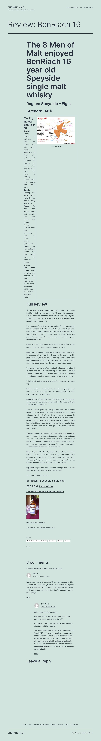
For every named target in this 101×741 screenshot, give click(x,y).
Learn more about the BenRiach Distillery (45, 491)
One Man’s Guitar (86, 8)
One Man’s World (72, 8)
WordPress (89, 733)
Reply (28, 597)
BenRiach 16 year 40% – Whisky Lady (48, 568)
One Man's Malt (16, 7)
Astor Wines (46, 486)
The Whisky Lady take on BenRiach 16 (40, 527)
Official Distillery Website (35, 522)
